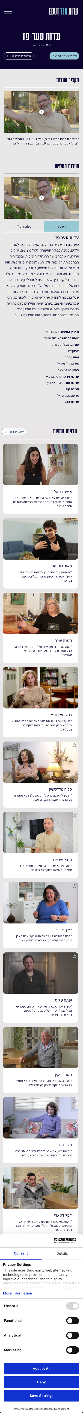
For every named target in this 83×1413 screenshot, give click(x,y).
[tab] (61, 226)
